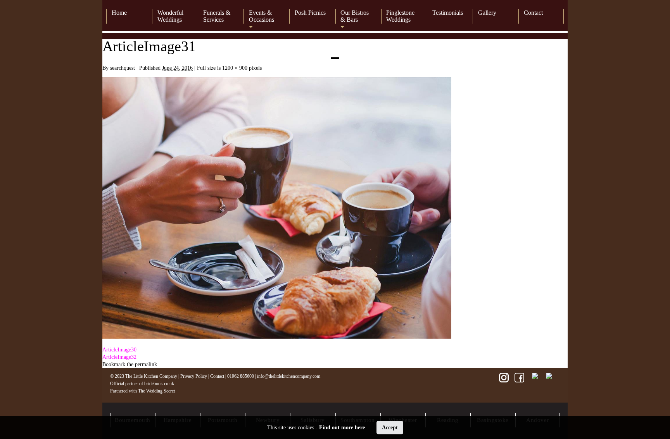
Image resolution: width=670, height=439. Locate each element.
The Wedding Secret (156, 391)
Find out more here (342, 427)
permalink (146, 364)
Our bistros (354, 16)
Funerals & (216, 16)
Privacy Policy (193, 376)
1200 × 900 (234, 68)
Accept (390, 427)
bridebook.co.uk (159, 383)
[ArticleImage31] (276, 337)
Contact (217, 376)
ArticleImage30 (119, 350)
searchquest (122, 68)
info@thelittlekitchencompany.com (288, 376)
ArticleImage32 (119, 357)
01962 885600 (240, 376)
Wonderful (170, 16)
